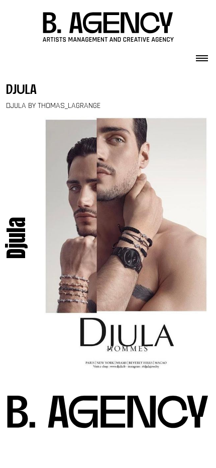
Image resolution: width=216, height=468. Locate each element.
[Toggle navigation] (202, 55)
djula (21, 90)
